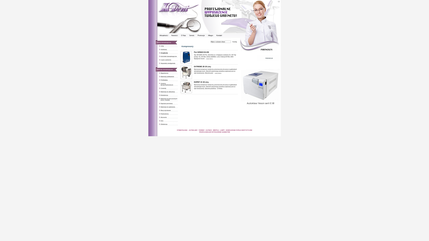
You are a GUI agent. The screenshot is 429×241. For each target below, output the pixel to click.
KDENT (198, 16)
